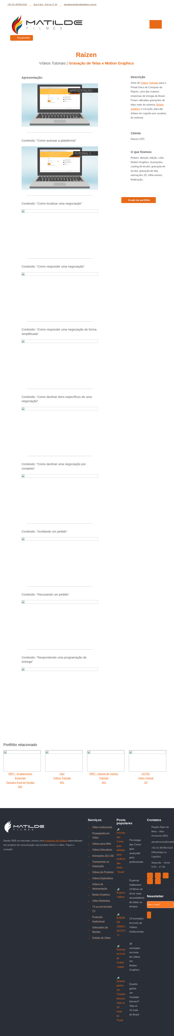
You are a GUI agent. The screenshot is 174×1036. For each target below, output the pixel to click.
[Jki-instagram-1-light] (158, 875)
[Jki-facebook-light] (150, 881)
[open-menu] (155, 24)
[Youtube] (166, 875)
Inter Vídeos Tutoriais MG (62, 778)
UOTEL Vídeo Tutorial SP (145, 778)
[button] (59, 104)
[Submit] (149, 915)
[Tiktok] (150, 875)
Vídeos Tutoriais (149, 82)
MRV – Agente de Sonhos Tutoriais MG (104, 778)
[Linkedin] (158, 881)
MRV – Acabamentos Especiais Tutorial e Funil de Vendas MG (20, 780)
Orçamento (23, 37)
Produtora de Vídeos (56, 840)
